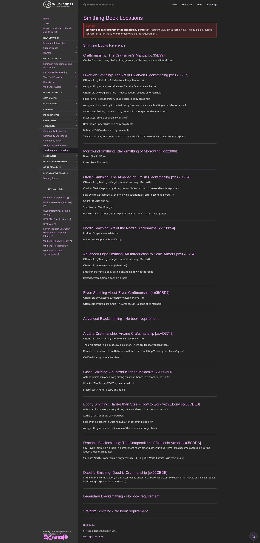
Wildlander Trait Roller (54, 145)
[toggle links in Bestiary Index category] (75, 178)
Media (199, 4)
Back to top (89, 525)
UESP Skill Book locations (56, 219)
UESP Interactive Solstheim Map (56, 212)
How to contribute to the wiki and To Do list (57, 30)
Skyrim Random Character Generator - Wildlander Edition (56, 232)
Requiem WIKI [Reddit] (55, 197)
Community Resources (54, 131)
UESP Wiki (48, 224)
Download (187, 4)
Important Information (54, 43)
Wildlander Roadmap (54, 245)
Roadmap (212, 4)
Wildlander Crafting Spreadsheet (53, 252)
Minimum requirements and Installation (57, 65)
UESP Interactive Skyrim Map (57, 202)
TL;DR (46, 23)
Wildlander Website (58, 534)
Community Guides (53, 140)
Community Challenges (55, 135)
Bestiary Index (50, 178)
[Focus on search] (253, 536)
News (174, 4)
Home (46, 18)
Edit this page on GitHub (93, 536)
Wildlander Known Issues (56, 240)
